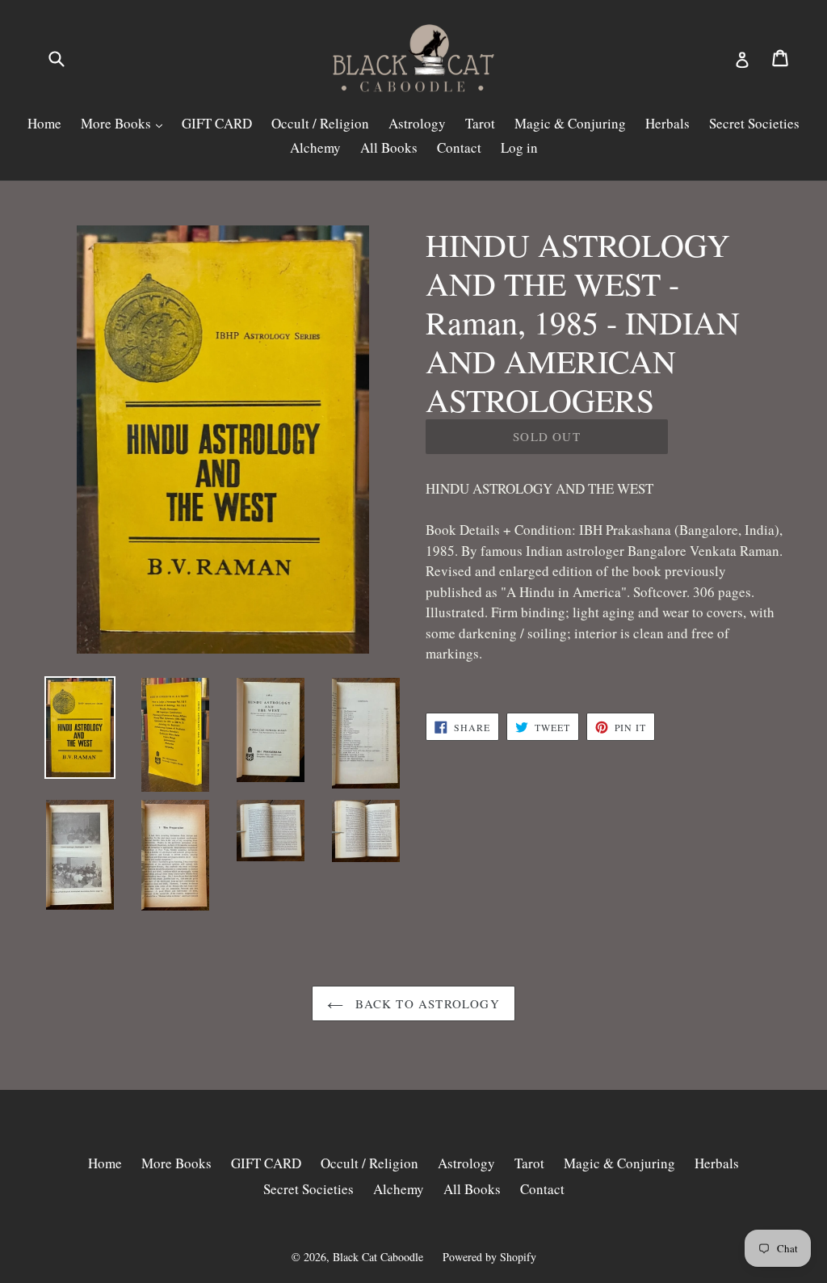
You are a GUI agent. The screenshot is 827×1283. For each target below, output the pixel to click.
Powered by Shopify (489, 1256)
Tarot (480, 123)
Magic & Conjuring (570, 123)
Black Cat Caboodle (378, 1256)
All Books (389, 147)
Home (44, 123)
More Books (117, 123)
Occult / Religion (320, 123)
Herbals (667, 123)
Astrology (417, 123)
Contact (459, 147)
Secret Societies (754, 123)
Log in (519, 147)
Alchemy (315, 147)
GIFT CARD (217, 123)
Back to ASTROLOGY (425, 1003)
